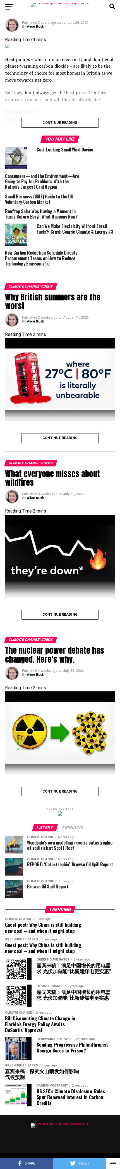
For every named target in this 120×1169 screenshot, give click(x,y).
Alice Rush (35, 27)
